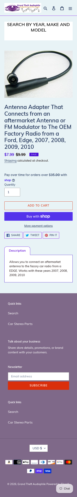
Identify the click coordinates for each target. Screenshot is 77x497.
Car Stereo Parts (20, 324)
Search (13, 313)
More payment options (38, 226)
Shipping (10, 160)
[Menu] (70, 8)
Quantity (9, 184)
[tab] (17, 251)
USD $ (37, 448)
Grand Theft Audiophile (32, 484)
